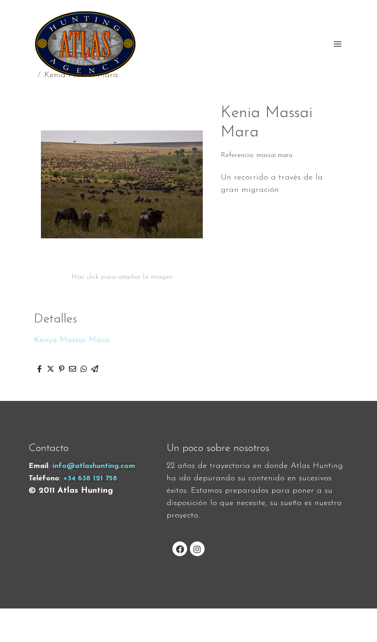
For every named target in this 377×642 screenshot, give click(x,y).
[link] (85, 43)
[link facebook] (180, 549)
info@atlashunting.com (93, 466)
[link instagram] (197, 549)
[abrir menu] (337, 43)
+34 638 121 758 (90, 478)
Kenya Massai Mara (71, 340)
